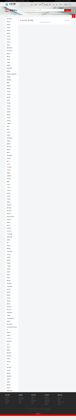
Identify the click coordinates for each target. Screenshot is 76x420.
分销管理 (8, 111)
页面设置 (8, 65)
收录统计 (8, 271)
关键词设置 (9, 283)
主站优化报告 (9, 251)
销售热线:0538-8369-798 (61, 401)
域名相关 (8, 24)
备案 (45, 12)
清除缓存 (8, 321)
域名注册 (32, 12)
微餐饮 (8, 181)
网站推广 (8, 44)
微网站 (32, 398)
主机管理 (38, 12)
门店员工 (8, 184)
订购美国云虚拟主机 (21, 398)
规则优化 (8, 379)
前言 (8, 364)
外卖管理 (8, 196)
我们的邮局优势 (47, 401)
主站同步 (8, 132)
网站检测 (8, 248)
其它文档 (8, 39)
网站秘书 (8, 53)
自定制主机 (20, 400)
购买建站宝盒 (33, 397)
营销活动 (8, 108)
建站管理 (8, 143)
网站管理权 (9, 204)
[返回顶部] (38, 414)
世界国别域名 (7, 400)
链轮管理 (8, 260)
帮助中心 (8, 152)
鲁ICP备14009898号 (48, 409)
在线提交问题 (9, 390)
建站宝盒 (28, 12)
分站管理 (8, 254)
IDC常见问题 (9, 50)
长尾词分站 (9, 228)
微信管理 (8, 97)
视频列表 (8, 71)
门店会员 (8, 187)
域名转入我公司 (7, 401)
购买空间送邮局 (47, 400)
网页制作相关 (9, 47)
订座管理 (8, 190)
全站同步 (8, 358)
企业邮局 (47, 395)
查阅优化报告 (9, 236)
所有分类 (8, 21)
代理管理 (8, 140)
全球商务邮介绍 (47, 398)
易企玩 (8, 129)
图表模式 (8, 332)
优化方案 (8, 289)
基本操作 (8, 59)
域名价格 (6, 398)
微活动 (8, 126)
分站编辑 (8, 315)
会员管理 (8, 91)
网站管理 (8, 292)
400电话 (8, 62)
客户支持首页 (9, 18)
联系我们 (59, 400)
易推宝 (60, 4)
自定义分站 (9, 231)
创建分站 (8, 222)
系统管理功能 (9, 138)
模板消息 (8, 202)
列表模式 (8, 335)
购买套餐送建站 (33, 400)
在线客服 (66, 20)
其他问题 (8, 387)
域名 (50, 4)
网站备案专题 (9, 68)
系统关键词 (9, 341)
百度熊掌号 (9, 175)
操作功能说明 (9, 155)
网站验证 (8, 172)
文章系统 (8, 94)
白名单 (8, 344)
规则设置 (8, 280)
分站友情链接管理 (10, 318)
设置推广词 (9, 213)
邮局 (57, 4)
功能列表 (8, 239)
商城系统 (8, 88)
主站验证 (8, 135)
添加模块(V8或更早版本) (11, 74)
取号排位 (8, 193)
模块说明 (8, 114)
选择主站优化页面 (10, 216)
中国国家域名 (7, 397)
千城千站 (41, 4)
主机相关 (8, 27)
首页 (32, 4)
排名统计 (8, 274)
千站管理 (8, 170)
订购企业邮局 (47, 397)
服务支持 (60, 395)
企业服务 (66, 4)
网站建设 (46, 4)
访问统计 (8, 277)
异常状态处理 (9, 324)
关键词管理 (9, 376)
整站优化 (8, 347)
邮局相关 (8, 30)
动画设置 (8, 120)
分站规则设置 (9, 312)
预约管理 (8, 149)
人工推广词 (9, 338)
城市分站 (8, 225)
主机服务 (20, 395)
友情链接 (8, 263)
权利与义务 (59, 404)
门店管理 (8, 199)
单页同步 (8, 361)
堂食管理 (8, 178)
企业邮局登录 (47, 404)
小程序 (35, 4)
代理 (70, 4)
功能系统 (8, 85)
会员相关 (8, 106)
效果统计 (8, 268)
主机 (54, 4)
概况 (8, 161)
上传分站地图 (9, 234)
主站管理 (8, 164)
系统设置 (8, 76)
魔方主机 (42, 12)
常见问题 (8, 42)
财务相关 (8, 33)
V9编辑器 (9, 123)
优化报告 (8, 245)
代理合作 (8, 36)
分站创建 (8, 370)
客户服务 (59, 398)
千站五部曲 (9, 167)
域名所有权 (9, 210)
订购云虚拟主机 (20, 397)
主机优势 (19, 401)
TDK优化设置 (9, 286)
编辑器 (8, 82)
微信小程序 (9, 146)
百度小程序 (9, 367)
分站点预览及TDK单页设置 (12, 328)
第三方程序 (33, 401)
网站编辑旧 (9, 79)
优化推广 (8, 100)
